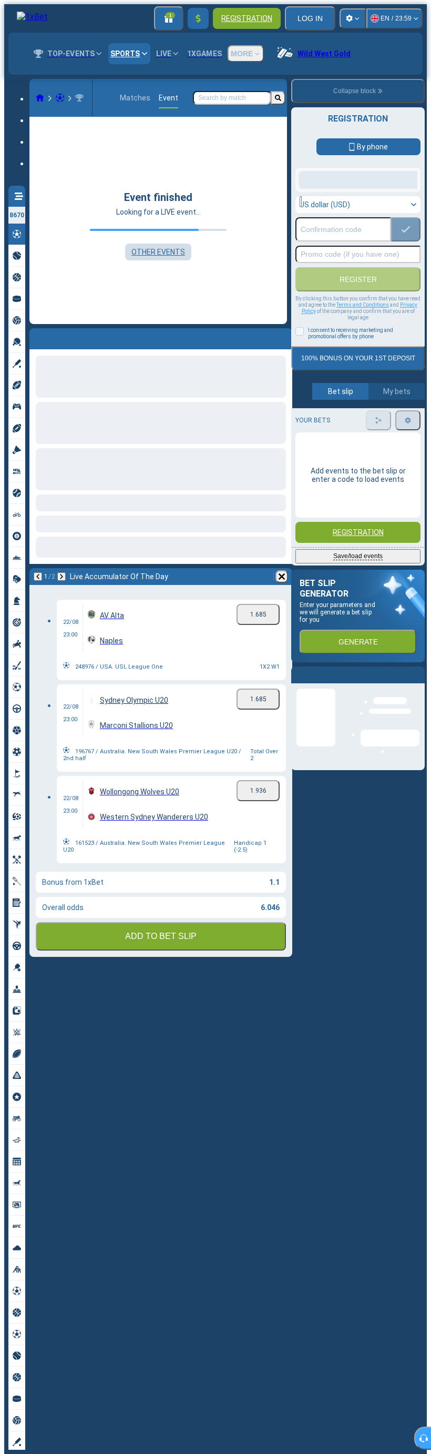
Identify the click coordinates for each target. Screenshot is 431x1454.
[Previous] (38, 336)
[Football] (60, 97)
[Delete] (281, 336)
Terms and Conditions (362, 389)
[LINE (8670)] (40, 97)
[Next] (65, 336)
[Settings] (353, 18)
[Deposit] (198, 18)
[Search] (278, 98)
